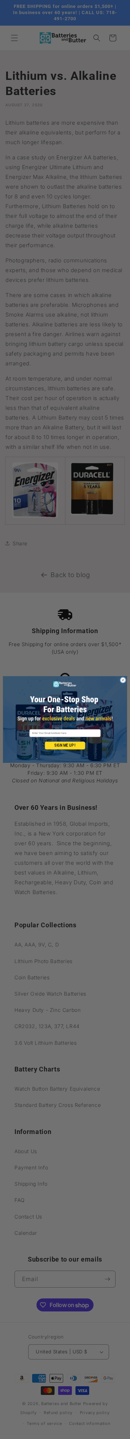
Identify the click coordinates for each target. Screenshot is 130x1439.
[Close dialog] (123, 680)
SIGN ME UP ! (65, 745)
